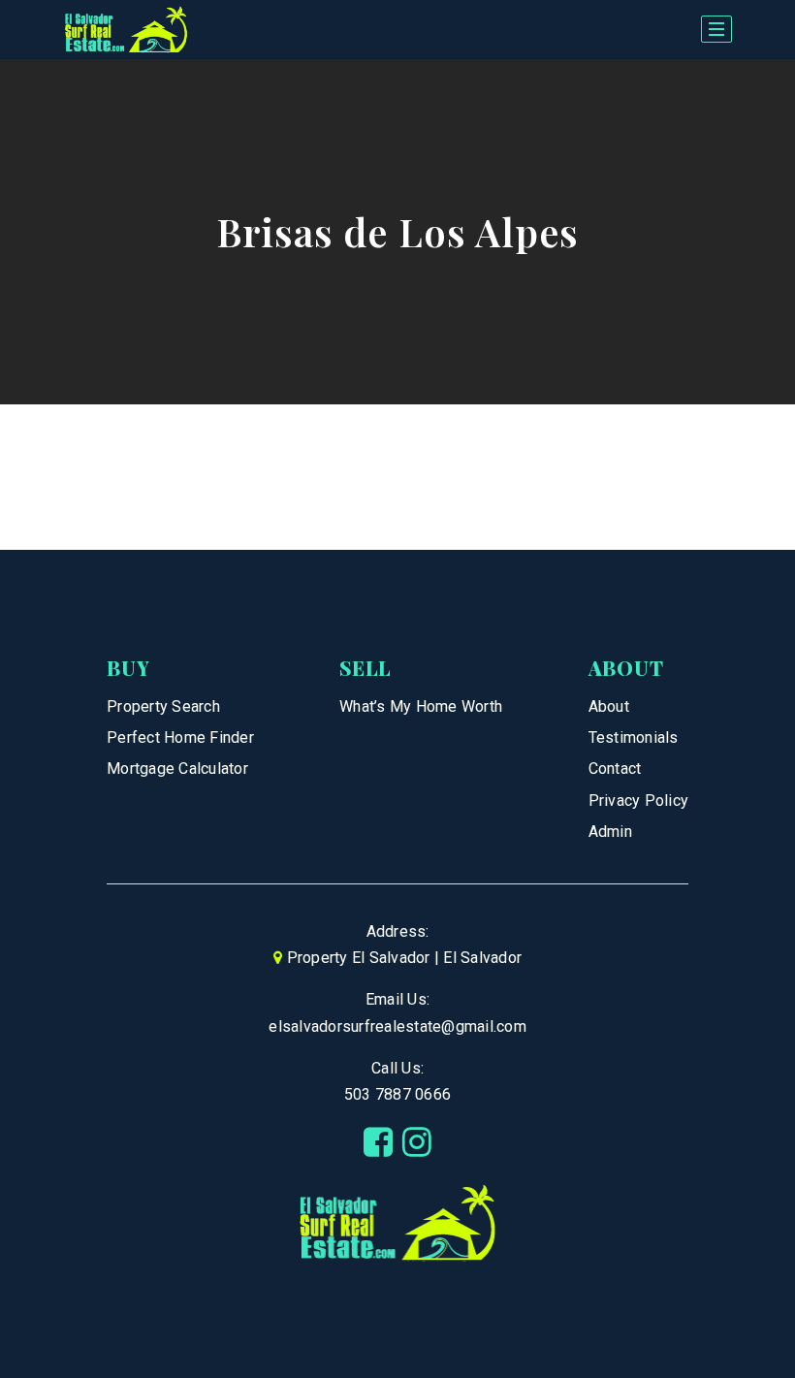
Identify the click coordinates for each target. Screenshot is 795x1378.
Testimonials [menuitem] (633, 737)
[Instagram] (416, 1142)
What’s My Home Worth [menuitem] (420, 706)
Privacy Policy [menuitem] (638, 800)
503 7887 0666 (397, 1094)
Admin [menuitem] (610, 831)
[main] (397, 304)
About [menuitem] (608, 706)
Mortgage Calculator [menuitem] (177, 768)
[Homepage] (126, 30)
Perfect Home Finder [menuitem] (180, 737)
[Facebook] (378, 1142)
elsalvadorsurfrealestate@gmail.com (397, 1026)
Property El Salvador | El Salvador (405, 957)
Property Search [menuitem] (163, 706)
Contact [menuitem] (615, 768)
